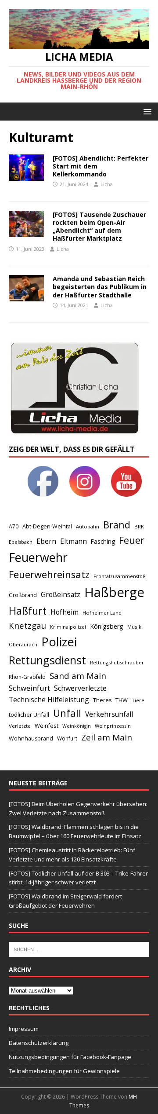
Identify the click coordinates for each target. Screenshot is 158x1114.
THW (121, 700)
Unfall (67, 712)
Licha (107, 184)
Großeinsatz (60, 594)
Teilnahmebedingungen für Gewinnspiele (64, 1071)
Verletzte (20, 725)
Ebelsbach (20, 542)
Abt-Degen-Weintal (47, 526)
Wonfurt (67, 738)
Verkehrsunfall (109, 714)
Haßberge (114, 592)
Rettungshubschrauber (117, 662)
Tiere (138, 700)
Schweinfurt (29, 688)
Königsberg (106, 626)
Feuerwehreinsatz (49, 574)
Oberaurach (23, 644)
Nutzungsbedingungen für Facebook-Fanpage (70, 1057)
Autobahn (87, 526)
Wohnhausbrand (31, 738)
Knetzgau (27, 625)
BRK (139, 526)
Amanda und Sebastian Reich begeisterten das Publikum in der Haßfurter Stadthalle (100, 287)
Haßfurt (28, 611)
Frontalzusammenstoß (119, 576)
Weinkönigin (76, 726)
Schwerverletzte (80, 688)
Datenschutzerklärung (38, 1043)
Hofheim (64, 612)
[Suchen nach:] (79, 949)
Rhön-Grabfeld (27, 677)
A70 (13, 526)
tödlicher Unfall (29, 714)
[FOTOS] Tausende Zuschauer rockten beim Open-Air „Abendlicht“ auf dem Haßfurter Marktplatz (99, 226)
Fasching (103, 541)
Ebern (46, 541)
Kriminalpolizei (68, 626)
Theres (102, 700)
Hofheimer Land (102, 612)
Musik (134, 626)
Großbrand (23, 595)
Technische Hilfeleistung (49, 699)
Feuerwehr (38, 557)
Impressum (24, 1029)
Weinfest (46, 725)
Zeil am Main (106, 737)
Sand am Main (78, 675)
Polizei (59, 642)
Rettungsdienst (47, 659)
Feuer (131, 540)
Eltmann (73, 541)
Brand (116, 524)
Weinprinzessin (113, 725)
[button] (146, 111)
